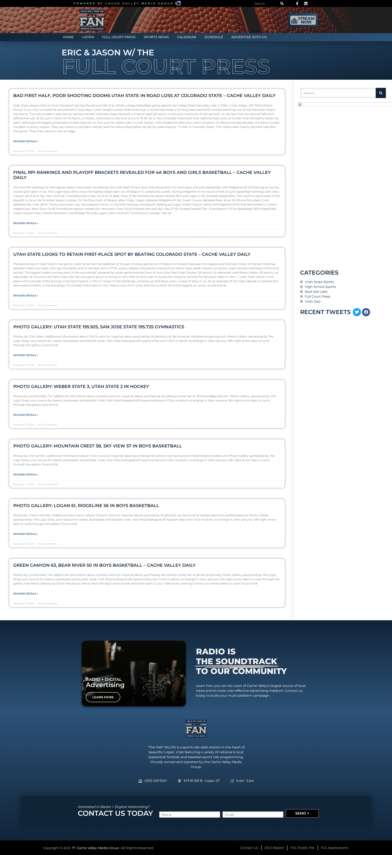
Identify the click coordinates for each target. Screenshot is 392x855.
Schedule (213, 37)
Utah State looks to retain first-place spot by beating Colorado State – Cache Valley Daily (132, 254)
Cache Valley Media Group (139, 3)
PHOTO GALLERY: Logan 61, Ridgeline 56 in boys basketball (86, 505)
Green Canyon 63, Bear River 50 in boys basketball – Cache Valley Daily (104, 565)
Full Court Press (119, 37)
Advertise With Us (249, 37)
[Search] (281, 3)
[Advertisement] (328, 549)
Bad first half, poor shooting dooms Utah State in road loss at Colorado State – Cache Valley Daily (144, 95)
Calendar (186, 37)
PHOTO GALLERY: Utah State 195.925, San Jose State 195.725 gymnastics (98, 326)
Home (68, 37)
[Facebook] (366, 312)
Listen (88, 37)
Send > (302, 813)
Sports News (156, 37)
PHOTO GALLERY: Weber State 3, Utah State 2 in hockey (81, 386)
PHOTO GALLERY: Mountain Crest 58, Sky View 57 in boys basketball (97, 445)
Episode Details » (25, 141)
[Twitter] (357, 312)
